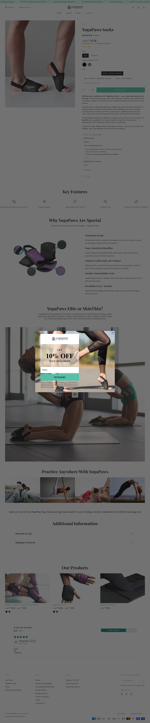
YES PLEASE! (59, 377)
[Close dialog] (113, 333)
